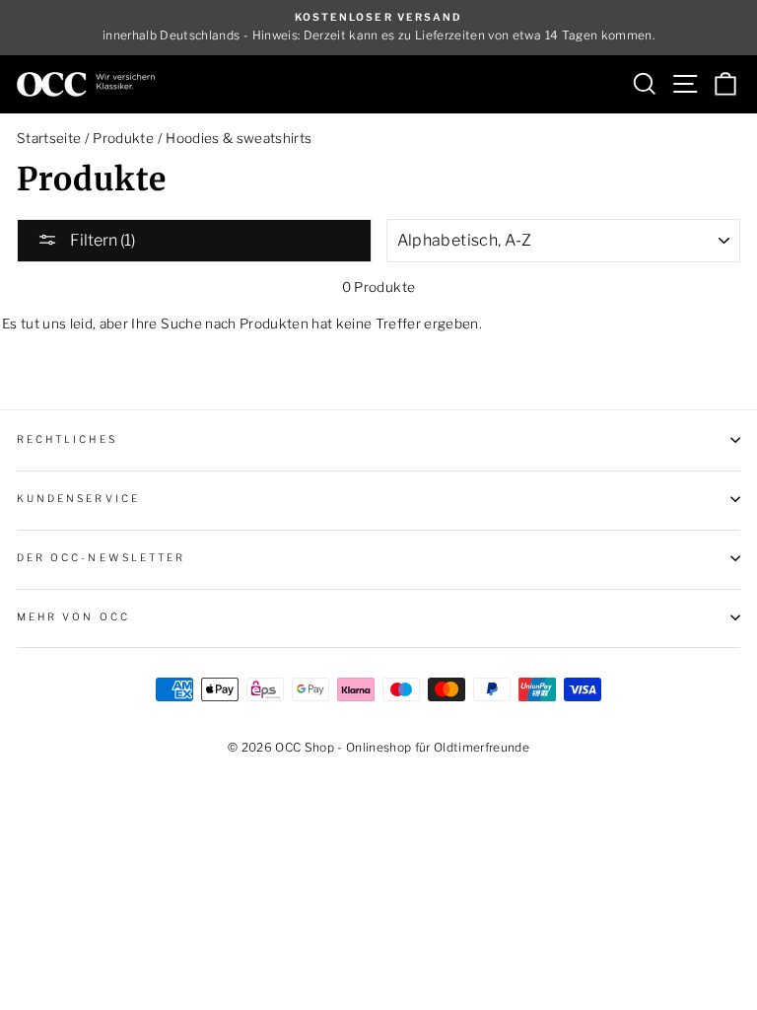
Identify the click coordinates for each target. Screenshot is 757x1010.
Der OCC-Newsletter (101, 557)
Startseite (49, 138)
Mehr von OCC (73, 617)
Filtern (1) (101, 240)
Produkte (123, 138)
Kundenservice (78, 498)
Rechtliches (67, 439)
